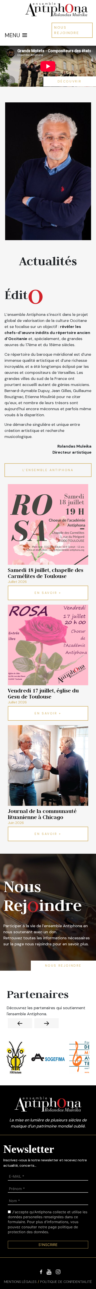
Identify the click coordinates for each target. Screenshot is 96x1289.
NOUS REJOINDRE (66, 30)
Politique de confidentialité (66, 1281)
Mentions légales (20, 1281)
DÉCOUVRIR (70, 81)
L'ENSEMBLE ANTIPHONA (48, 470)
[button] (12, 35)
